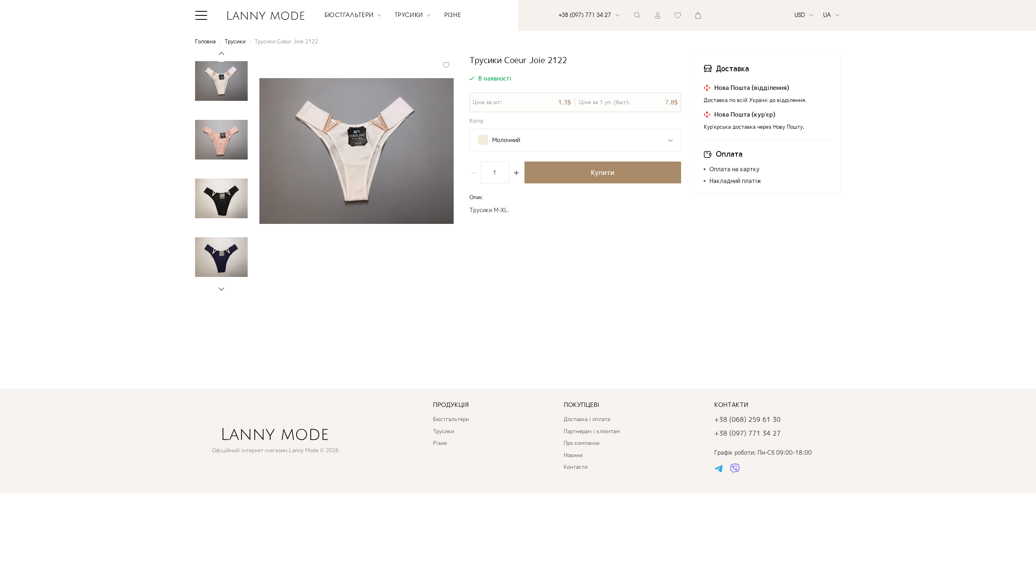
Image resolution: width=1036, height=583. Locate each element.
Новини (573, 455)
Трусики (235, 41)
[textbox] (499, 140)
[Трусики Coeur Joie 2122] (356, 151)
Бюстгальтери (451, 419)
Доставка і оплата (587, 419)
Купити (602, 172)
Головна (205, 41)
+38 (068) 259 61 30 (747, 419)
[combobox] (575, 140)
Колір (476, 120)
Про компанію (581, 443)
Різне (453, 15)
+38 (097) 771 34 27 (747, 433)
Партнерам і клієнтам (592, 431)
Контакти (576, 466)
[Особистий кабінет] (658, 15)
